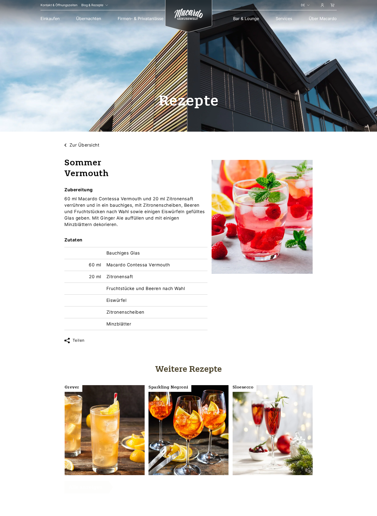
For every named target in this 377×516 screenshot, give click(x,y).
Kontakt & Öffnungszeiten (59, 5)
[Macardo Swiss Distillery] (188, 14)
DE (303, 5)
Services (284, 18)
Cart (332, 6)
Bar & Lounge (246, 18)
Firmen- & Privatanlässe (140, 18)
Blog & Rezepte (92, 5)
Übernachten (88, 18)
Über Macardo (323, 18)
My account (322, 6)
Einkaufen (50, 18)
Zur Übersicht (84, 145)
